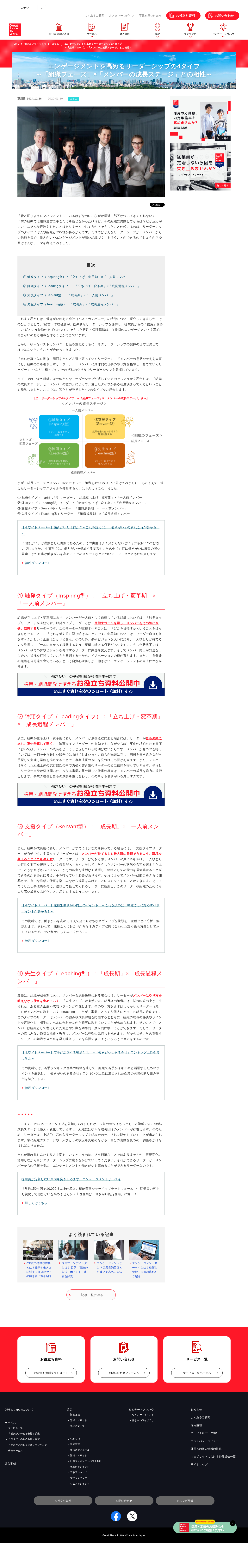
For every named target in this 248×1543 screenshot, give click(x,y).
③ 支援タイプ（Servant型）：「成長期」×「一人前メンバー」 (68, 295)
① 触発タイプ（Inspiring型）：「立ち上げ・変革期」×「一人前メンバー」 (77, 277)
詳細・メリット (78, 1420)
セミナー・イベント (143, 1414)
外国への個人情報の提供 (206, 1448)
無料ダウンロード (38, 563)
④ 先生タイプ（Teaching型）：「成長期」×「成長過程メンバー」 (71, 304)
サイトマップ (199, 1464)
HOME (15, 43)
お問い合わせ (224, 15)
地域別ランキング (80, 1466)
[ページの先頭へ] (240, 1520)
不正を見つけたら (150, 15)
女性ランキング (78, 1478)
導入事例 (10, 1463)
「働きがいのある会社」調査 (24, 1433)
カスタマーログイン (121, 15)
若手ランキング (78, 1472)
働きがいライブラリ (35, 43)
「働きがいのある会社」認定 (24, 1439)
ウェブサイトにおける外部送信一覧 (213, 1456)
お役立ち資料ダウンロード (51, 1372)
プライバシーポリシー (205, 1441)
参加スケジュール (80, 1450)
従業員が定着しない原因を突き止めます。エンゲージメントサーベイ (71, 1179)
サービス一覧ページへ (197, 1372)
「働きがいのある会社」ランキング (27, 1444)
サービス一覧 (15, 1428)
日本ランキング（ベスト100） (87, 1461)
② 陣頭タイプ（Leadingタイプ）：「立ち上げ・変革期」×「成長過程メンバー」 (82, 286)
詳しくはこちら (36, 1203)
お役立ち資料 (185, 15)
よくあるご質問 (94, 15)
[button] (92, 30)
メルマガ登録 (185, 1500)
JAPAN (25, 7)
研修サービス (15, 1450)
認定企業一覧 (77, 1426)
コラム (55, 43)
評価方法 (75, 1414)
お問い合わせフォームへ (124, 1372)
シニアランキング (80, 1483)
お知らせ (196, 1409)
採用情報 (196, 1425)
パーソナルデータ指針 (205, 1433)
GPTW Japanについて (19, 1409)
